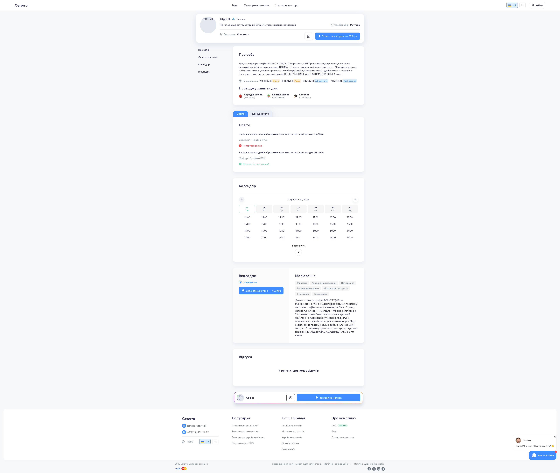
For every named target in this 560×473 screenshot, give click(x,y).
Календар (204, 64)
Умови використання (282, 463)
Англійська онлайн (292, 425)
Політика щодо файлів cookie (369, 463)
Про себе (203, 49)
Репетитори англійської (245, 425)
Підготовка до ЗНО (243, 443)
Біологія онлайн (290, 443)
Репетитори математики (245, 431)
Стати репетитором (256, 5)
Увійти (539, 5)
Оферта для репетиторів (308, 463)
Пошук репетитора (287, 5)
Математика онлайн (293, 431)
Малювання (243, 34)
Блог (235, 5)
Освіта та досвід (208, 57)
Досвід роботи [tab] (260, 113)
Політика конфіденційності (337, 463)
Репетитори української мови (248, 437)
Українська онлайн (292, 437)
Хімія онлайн (288, 448)
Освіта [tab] (240, 113)
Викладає (204, 71)
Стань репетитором (343, 437)
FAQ (334, 425)
